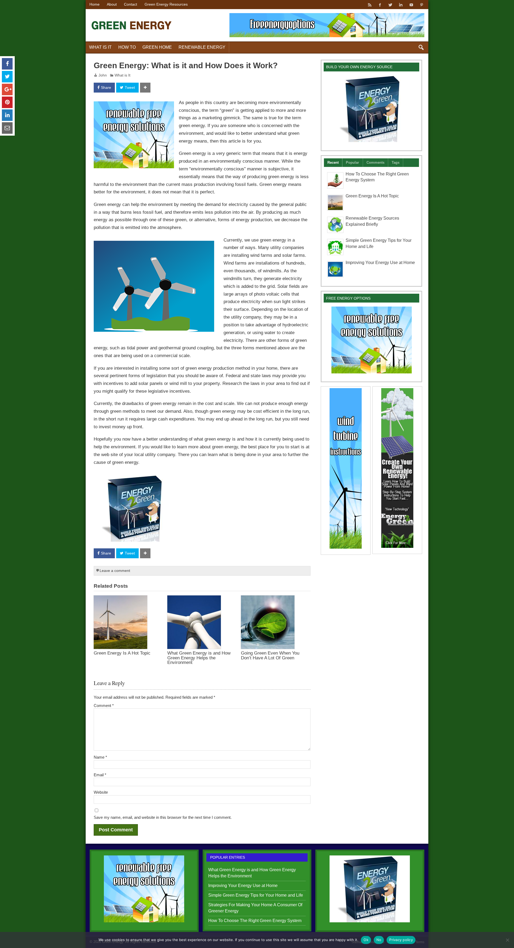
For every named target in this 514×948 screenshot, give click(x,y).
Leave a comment (115, 571)
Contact (130, 4)
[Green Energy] (132, 16)
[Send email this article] (7, 128)
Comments (375, 162)
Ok (366, 940)
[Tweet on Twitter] (7, 76)
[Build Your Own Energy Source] (134, 478)
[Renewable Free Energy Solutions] (134, 105)
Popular (352, 162)
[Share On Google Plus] (7, 89)
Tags (395, 162)
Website (101, 792)
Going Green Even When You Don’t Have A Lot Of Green (270, 655)
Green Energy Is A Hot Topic (122, 653)
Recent (333, 162)
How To (127, 47)
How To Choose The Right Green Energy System (254, 920)
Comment (104, 706)
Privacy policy (401, 940)
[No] (507, 940)
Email (100, 775)
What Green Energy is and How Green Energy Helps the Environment (198, 657)
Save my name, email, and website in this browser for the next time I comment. (163, 817)
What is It (100, 47)
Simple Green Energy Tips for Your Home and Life (255, 895)
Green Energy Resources (166, 4)
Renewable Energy (202, 47)
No (378, 940)
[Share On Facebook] (7, 64)
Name (100, 757)
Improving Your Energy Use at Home (380, 262)
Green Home (157, 47)
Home (94, 4)
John (103, 75)
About (112, 4)
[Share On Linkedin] (7, 115)
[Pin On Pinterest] (7, 102)
